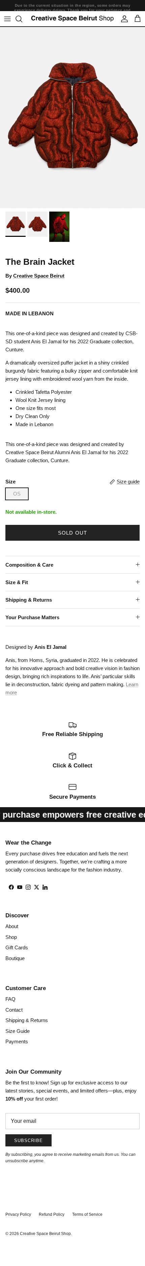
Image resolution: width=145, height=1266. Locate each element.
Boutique (15, 958)
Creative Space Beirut (38, 276)
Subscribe (28, 1140)
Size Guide (17, 1031)
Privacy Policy (18, 1214)
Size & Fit (16, 582)
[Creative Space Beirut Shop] (72, 18)
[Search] (22, 18)
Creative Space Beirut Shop (45, 1233)
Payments (16, 1041)
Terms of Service (87, 1214)
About (11, 926)
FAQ (10, 999)
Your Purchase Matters (32, 617)
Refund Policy (51, 1214)
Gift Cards (16, 947)
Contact (14, 1010)
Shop (11, 937)
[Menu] (7, 18)
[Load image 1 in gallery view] (72, 117)
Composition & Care (29, 565)
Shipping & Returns (28, 600)
